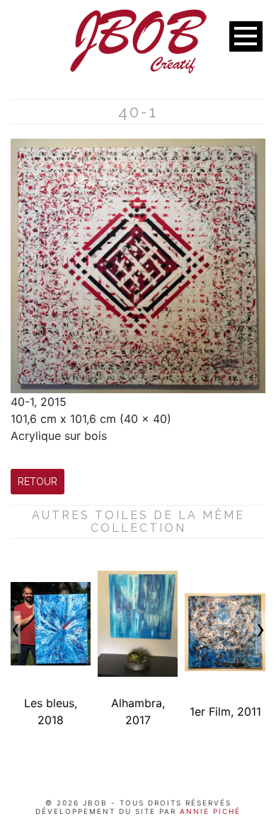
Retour (37, 481)
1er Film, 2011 (225, 711)
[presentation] (16, 632)
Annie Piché (208, 811)
